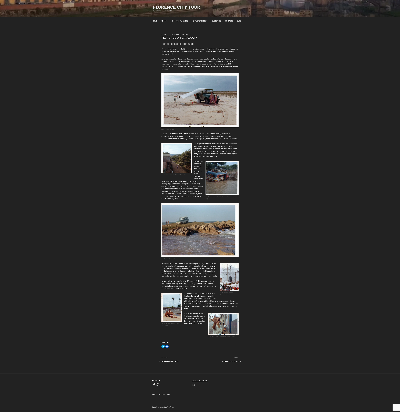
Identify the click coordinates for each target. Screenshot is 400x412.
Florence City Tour (176, 7)
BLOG (239, 21)
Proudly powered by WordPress (163, 407)
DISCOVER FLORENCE (180, 21)
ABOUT (164, 21)
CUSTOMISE (216, 21)
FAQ (193, 385)
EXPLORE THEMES (200, 21)
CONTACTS (229, 21)
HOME (155, 21)
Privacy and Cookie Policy (161, 394)
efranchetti (182, 34)
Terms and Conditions (200, 380)
